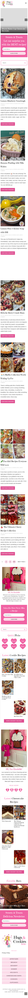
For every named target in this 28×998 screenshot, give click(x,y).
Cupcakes (14, 982)
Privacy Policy (6, 953)
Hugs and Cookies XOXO (7, 3)
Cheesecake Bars (14, 975)
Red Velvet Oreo (18, 716)
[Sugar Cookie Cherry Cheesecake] (20, 857)
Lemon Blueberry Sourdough (13, 101)
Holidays (14, 972)
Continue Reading (8, 124)
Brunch (14, 962)
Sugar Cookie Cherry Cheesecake (19, 866)
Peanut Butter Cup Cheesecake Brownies (13, 30)
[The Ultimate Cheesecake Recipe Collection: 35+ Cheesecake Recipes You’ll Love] (20, 812)
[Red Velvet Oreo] (20, 708)
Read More (14, 785)
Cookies (14, 979)
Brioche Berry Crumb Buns (12, 313)
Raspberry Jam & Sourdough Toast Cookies (6, 697)
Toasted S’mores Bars (9, 904)
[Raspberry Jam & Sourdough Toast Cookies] (7, 687)
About (9, 991)
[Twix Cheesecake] (7, 812)
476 (14, 561)
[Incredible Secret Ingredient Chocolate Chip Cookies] (20, 666)
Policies (21, 991)
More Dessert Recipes (14, 720)
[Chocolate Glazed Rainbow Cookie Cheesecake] (7, 837)
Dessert (14, 965)
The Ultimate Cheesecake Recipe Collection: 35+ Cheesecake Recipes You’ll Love (19, 824)
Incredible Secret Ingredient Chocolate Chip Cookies (19, 676)
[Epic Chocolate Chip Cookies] (7, 666)
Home (6, 991)
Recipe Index (15, 991)
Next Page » (22, 561)
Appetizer (14, 959)
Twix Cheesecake (6, 821)
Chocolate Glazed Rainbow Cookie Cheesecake (6, 847)
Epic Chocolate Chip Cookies (7, 675)
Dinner (14, 969)
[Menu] (26, 3)
